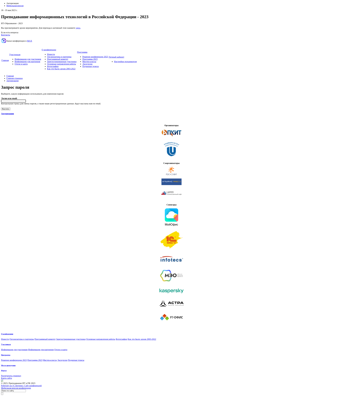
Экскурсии (87, 64)
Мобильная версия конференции (16, 388)
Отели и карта (21, 64)
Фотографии (53, 66)
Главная (5, 60)
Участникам (14, 54)
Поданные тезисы (90, 66)
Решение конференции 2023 (95, 57)
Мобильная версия (14, 6)
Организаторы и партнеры (59, 57)
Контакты (5, 35)
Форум (4, 370)
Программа (82, 52)
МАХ (29, 41)
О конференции (49, 50)
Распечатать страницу (11, 376)
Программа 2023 (90, 59)
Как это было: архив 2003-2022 (61, 69)
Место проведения (8, 365)
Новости (51, 54)
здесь (78, 28)
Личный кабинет (116, 57)
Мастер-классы (89, 61)
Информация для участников (28, 59)
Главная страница (14, 78)
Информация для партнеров (27, 61)
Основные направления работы (61, 64)
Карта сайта (6, 378)
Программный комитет (57, 59)
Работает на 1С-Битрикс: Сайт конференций (21, 385)
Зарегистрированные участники (62, 61)
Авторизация (12, 81)
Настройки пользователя (125, 61)
